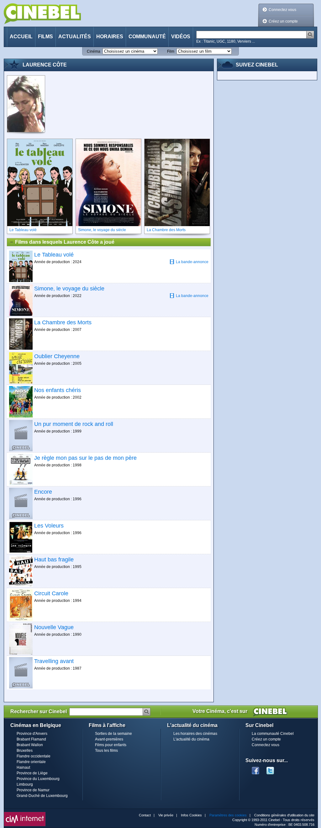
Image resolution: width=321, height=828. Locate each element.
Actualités (74, 36)
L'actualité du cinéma (191, 739)
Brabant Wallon (30, 745)
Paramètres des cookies (228, 815)
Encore (43, 492)
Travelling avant (54, 661)
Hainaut (23, 767)
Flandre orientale (31, 762)
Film (170, 51)
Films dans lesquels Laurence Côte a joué (64, 242)
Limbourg (25, 784)
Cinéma (93, 51)
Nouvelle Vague (54, 627)
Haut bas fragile (54, 559)
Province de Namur (33, 790)
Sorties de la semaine (113, 733)
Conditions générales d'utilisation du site (284, 815)
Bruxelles (25, 750)
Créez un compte (283, 21)
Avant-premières (109, 739)
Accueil (21, 36)
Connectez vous (282, 10)
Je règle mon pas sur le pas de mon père (85, 458)
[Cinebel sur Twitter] (273, 769)
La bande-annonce (192, 262)
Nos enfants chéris (57, 390)
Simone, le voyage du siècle (69, 288)
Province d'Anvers (32, 733)
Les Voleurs (49, 526)
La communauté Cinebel (273, 733)
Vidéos (180, 36)
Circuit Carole (51, 593)
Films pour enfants (110, 745)
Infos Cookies (191, 815)
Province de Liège (32, 773)
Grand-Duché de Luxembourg (42, 796)
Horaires (109, 36)
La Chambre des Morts (63, 322)
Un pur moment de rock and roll (73, 424)
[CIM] (24, 813)
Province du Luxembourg (38, 779)
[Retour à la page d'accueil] (42, 13)
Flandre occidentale (33, 756)
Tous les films (106, 750)
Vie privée (165, 815)
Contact (145, 815)
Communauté (147, 36)
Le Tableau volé (54, 255)
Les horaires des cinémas (195, 733)
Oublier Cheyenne (57, 356)
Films (45, 36)
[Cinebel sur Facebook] (255, 769)
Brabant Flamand (31, 739)
